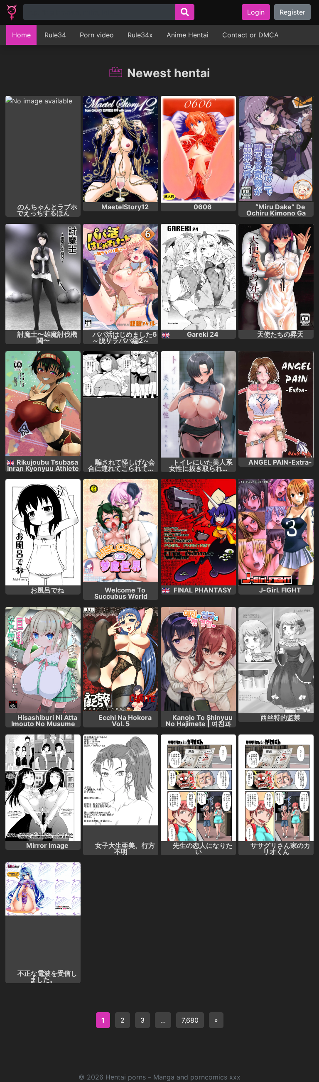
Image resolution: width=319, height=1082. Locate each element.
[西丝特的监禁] (276, 660)
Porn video (97, 35)
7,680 (190, 1020)
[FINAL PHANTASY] (198, 532)
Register (292, 12)
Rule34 (55, 35)
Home (21, 35)
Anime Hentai (188, 35)
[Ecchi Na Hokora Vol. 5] (120, 660)
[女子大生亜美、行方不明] (120, 787)
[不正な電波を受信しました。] (43, 915)
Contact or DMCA (250, 35)
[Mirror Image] (43, 787)
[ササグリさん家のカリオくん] (276, 787)
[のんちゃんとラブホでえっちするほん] (43, 149)
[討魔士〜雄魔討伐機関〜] (43, 277)
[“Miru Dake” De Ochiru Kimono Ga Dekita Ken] (276, 149)
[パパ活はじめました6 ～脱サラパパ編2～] (120, 277)
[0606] (198, 149)
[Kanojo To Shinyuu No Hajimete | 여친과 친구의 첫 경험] (198, 660)
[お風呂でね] (43, 532)
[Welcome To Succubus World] (120, 532)
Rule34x (140, 35)
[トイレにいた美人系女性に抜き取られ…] (198, 404)
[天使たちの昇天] (276, 277)
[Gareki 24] (198, 277)
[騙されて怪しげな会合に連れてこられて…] (120, 404)
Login (256, 12)
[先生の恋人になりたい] (198, 787)
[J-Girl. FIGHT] (276, 532)
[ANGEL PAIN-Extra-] (276, 404)
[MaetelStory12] (120, 149)
